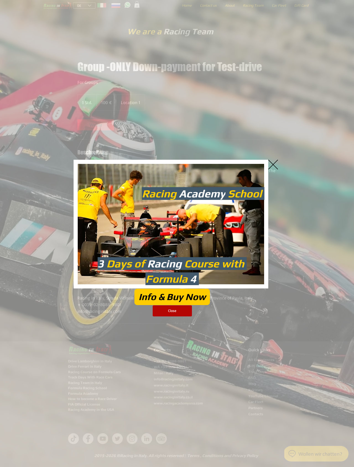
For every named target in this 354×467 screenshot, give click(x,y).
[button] (273, 164)
